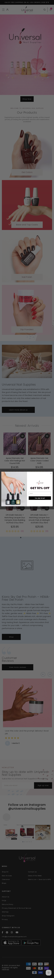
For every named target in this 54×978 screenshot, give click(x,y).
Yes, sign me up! (40, 498)
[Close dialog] (51, 473)
